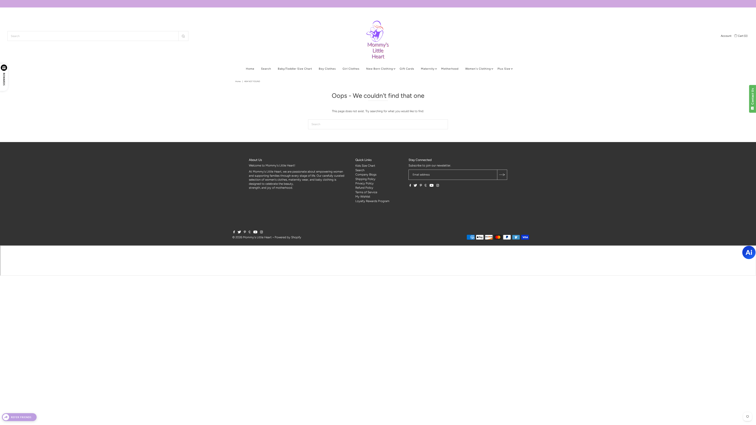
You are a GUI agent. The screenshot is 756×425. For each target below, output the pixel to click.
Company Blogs (365, 174)
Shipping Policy (365, 179)
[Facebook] (410, 186)
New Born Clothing (379, 68)
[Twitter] (415, 186)
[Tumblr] (426, 186)
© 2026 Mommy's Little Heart (252, 237)
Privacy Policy (364, 183)
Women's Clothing (478, 68)
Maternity (428, 68)
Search (266, 68)
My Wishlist (362, 196)
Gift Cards (407, 68)
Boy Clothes (327, 68)
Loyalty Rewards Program (372, 201)
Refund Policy (364, 187)
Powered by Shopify (288, 237)
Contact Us (752, 97)
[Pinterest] (421, 186)
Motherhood (450, 68)
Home (250, 68)
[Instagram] (437, 186)
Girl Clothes (351, 68)
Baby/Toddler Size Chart (295, 68)
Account (726, 36)
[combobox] (97, 36)
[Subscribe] (502, 175)
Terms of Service (366, 192)
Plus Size (504, 68)
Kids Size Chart (365, 165)
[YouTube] (432, 186)
